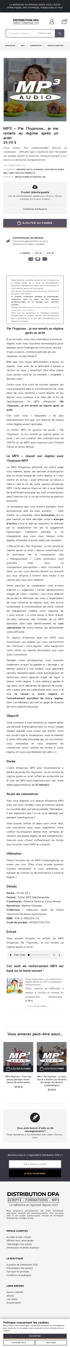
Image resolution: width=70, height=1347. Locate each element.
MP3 (23, 45)
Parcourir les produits (18, 1271)
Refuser (51, 1343)
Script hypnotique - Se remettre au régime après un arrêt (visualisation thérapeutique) (43, 982)
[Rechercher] (59, 33)
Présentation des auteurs (20, 1268)
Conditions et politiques (19, 1275)
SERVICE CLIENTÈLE (55, 45)
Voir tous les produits (21, 173)
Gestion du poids (54, 169)
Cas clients (12, 1299)
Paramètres (19, 1343)
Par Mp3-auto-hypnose (30, 169)
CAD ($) (38, 252)
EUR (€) (50, 252)
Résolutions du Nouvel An (30, 177)
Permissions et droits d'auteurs (23, 1247)
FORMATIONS (36, 45)
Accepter (35, 1336)
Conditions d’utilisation (35, 209)
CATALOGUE (10, 45)
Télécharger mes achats (19, 1244)
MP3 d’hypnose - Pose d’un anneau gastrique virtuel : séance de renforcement (18, 1079)
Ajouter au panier (37, 222)
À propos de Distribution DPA (22, 1264)
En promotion (14, 1302)
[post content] (18, 1057)
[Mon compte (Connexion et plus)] (53, 21)
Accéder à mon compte (19, 1237)
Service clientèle (15, 1292)
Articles (10, 1295)
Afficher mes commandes (20, 1240)
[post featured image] (15, 986)
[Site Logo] (26, 22)
